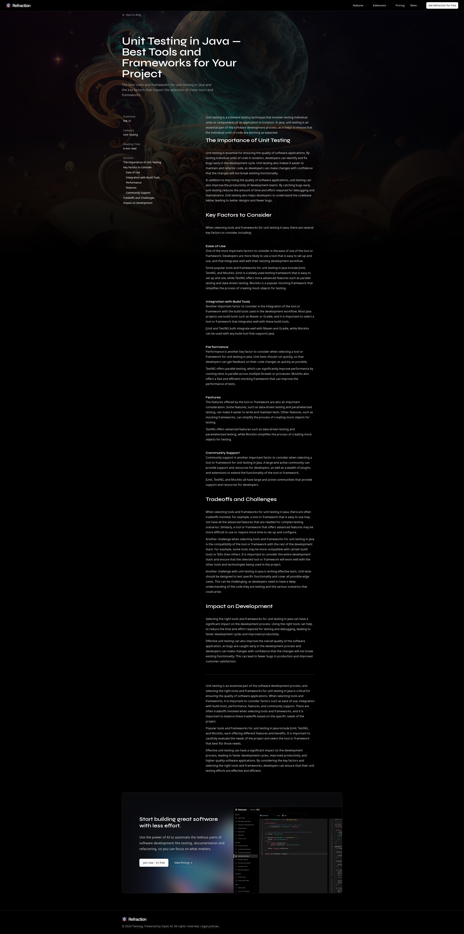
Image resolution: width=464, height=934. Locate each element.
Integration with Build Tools (143, 177)
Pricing (400, 5)
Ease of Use (133, 172)
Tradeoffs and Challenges (138, 197)
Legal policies (209, 926)
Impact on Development (137, 203)
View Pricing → (183, 862)
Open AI (167, 926)
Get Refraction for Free (442, 5)
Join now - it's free (154, 862)
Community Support (138, 192)
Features (131, 187)
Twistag (137, 926)
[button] (359, 5)
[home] (18, 5)
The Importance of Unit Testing (142, 162)
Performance (134, 182)
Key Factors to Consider (137, 167)
